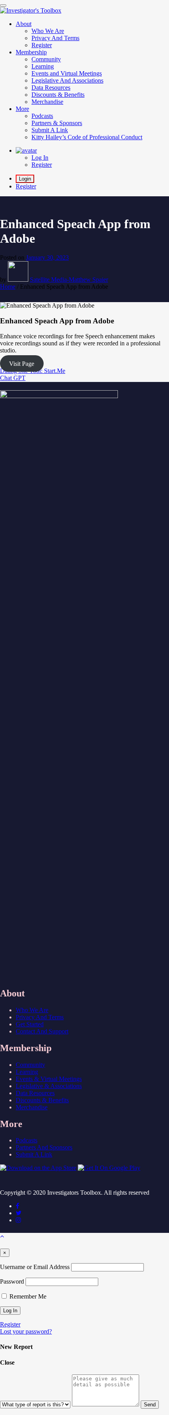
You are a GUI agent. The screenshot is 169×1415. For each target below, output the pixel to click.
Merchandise (32, 1107)
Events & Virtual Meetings (49, 1079)
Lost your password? (26, 1331)
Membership (31, 52)
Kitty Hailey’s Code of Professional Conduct (86, 137)
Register (41, 164)
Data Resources (35, 1093)
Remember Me (27, 1296)
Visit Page (21, 363)
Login (25, 179)
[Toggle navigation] (3, 5)
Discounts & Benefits (42, 1100)
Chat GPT (13, 378)
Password (12, 1281)
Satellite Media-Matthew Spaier (69, 279)
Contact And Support (42, 1031)
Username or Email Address (35, 1267)
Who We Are (32, 1010)
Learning (27, 1071)
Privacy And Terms (40, 1017)
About (23, 23)
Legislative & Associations (49, 1086)
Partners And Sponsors (44, 1147)
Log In (39, 157)
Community (30, 1064)
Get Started (30, 1024)
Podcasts (26, 1140)
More (22, 108)
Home (7, 286)
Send (150, 1405)
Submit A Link (34, 1154)
